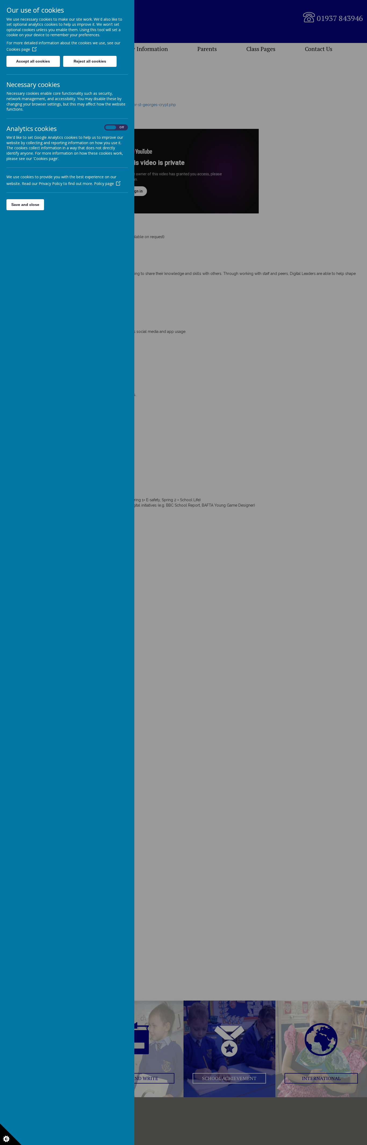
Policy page (104, 183)
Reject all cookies (90, 61)
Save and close (25, 204)
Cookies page (18, 49)
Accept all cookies (33, 61)
